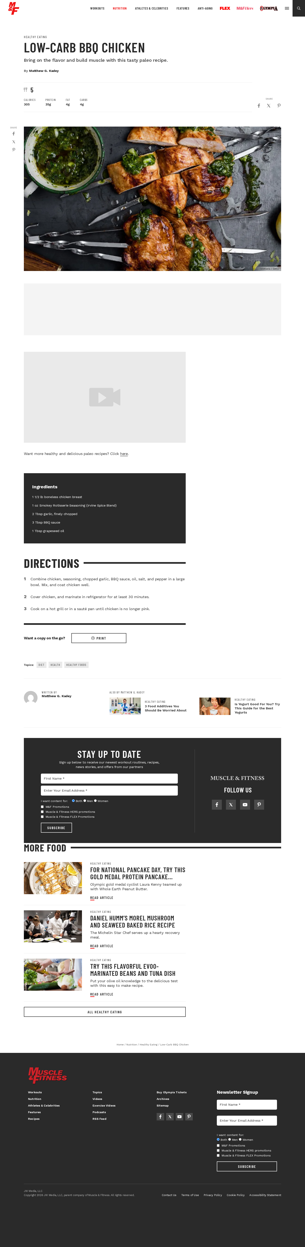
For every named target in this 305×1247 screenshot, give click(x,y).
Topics (97, 1092)
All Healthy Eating (105, 1012)
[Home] (13, 13)
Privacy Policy (213, 1195)
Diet (41, 664)
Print (101, 638)
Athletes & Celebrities (151, 8)
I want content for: (54, 801)
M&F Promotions (57, 806)
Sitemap (163, 1105)
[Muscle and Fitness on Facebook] (217, 805)
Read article (101, 897)
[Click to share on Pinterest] (279, 106)
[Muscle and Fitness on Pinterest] (259, 805)
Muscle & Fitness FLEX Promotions (70, 816)
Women (103, 801)
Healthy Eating (35, 37)
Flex (225, 8)
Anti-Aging (205, 8)
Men (90, 801)
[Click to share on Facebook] (258, 106)
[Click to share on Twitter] (269, 106)
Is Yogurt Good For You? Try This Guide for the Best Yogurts (257, 708)
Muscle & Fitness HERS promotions (70, 811)
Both (79, 801)
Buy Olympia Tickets (172, 1092)
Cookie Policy (236, 1195)
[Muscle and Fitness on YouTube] (245, 805)
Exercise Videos (104, 1105)
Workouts (97, 8)
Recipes (33, 1118)
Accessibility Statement (265, 1195)
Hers (245, 8)
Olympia (269, 8)
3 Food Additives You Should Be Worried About (166, 708)
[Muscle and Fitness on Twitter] (231, 805)
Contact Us (169, 1195)
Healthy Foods (76, 664)
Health (55, 664)
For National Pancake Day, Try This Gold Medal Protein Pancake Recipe (137, 877)
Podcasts (99, 1112)
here (124, 453)
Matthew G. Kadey (44, 71)
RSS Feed (99, 1118)
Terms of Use (190, 1195)
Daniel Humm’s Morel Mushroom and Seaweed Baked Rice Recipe (132, 921)
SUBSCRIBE (56, 827)
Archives (163, 1099)
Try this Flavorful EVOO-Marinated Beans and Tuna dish (133, 969)
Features (183, 8)
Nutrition (120, 8)
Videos (97, 1099)
